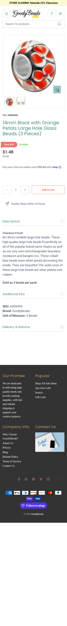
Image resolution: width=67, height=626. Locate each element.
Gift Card (40, 397)
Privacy (7, 447)
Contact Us (9, 465)
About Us (8, 443)
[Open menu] (6, 14)
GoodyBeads (37, 514)
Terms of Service (12, 461)
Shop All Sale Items (46, 383)
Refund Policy (10, 456)
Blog (5, 452)
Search (39, 392)
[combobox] (33, 24)
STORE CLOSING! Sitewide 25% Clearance (33, 2)
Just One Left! (43, 388)
